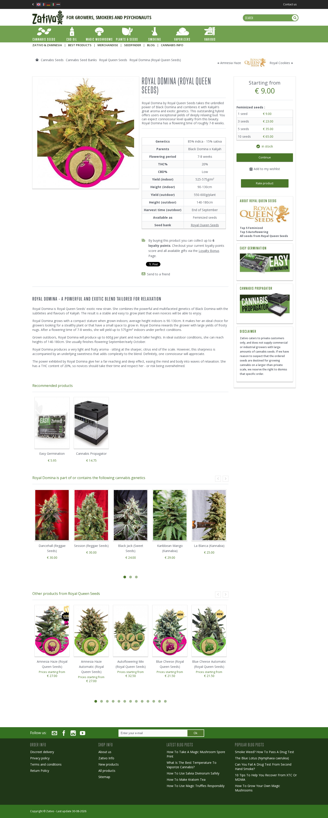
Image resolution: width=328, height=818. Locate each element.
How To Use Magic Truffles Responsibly (195, 786)
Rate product (264, 183)
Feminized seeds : (251, 107)
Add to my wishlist (266, 169)
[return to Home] (37, 59)
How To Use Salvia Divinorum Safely (193, 773)
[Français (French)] (43, 3)
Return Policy (39, 770)
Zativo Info (106, 758)
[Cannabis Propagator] (265, 305)
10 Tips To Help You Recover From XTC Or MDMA (266, 777)
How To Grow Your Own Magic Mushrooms (257, 788)
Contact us (290, 4)
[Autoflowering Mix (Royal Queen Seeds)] (130, 631)
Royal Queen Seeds (205, 225)
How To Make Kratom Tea (186, 779)
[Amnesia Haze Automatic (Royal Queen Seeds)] (91, 631)
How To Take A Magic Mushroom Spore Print (196, 754)
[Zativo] (48, 12)
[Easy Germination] (265, 264)
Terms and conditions (46, 764)
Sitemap (104, 777)
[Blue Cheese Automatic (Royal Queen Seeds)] (209, 631)
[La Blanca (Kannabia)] (209, 515)
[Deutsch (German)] (48, 3)
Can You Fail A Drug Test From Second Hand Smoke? (263, 766)
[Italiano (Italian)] (53, 3)
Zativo (50, 811)
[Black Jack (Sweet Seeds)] (130, 515)
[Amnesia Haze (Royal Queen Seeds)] (52, 631)
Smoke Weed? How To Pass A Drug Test (264, 752)
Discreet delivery (42, 752)
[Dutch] (58, 3)
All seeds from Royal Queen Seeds (264, 236)
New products (108, 764)
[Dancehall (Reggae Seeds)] (52, 515)
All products (106, 770)
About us (104, 752)
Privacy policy (40, 758)
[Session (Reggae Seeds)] (91, 515)
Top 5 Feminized (251, 228)
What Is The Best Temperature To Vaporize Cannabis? (191, 764)
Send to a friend (158, 274)
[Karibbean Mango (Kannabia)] (170, 515)
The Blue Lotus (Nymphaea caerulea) (262, 758)
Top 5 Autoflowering (254, 232)
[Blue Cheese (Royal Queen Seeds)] (170, 631)
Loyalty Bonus (209, 251)
